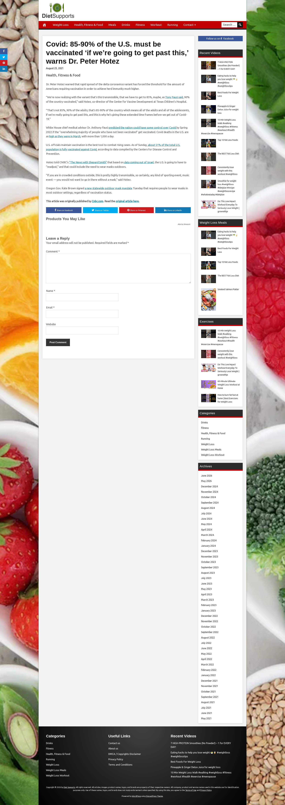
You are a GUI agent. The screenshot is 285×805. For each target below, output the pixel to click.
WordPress (136, 796)
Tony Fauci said (174, 97)
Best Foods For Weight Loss (186, 761)
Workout (156, 24)
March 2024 (207, 535)
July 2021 (206, 707)
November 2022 (209, 621)
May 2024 (206, 524)
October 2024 (208, 497)
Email (50, 307)
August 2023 (208, 572)
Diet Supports (69, 787)
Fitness (140, 24)
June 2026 (206, 475)
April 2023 (206, 594)
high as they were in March (64, 136)
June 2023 (206, 583)
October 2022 (208, 626)
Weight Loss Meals (211, 449)
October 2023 (208, 562)
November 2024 (209, 491)
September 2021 (209, 697)
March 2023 (207, 599)
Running (172, 24)
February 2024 (208, 540)
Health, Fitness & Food (88, 24)
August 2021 (208, 702)
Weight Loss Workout (212, 455)
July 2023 (206, 578)
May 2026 (206, 481)
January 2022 (208, 675)
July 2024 (206, 513)
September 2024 (209, 502)
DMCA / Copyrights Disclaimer (124, 754)
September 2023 (209, 567)
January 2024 (208, 545)
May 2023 (206, 589)
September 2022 (209, 632)
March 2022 (207, 664)
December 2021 (209, 680)
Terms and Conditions (120, 764)
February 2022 (208, 670)
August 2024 (208, 508)
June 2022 (206, 648)
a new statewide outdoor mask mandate (108, 188)
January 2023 (208, 610)
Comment (53, 251)
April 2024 (206, 529)
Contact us (114, 743)
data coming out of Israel (139, 162)
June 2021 (206, 713)
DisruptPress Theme (154, 796)
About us (113, 748)
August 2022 (208, 637)
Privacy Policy (115, 759)
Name (50, 290)
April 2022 (206, 659)
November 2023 (209, 556)
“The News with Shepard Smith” (88, 162)
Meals (112, 24)
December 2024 (209, 486)
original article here (127, 201)
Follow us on (220, 38)
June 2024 (206, 518)
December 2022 (209, 616)
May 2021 (206, 718)
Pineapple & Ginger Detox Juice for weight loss (195, 767)
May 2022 (206, 653)
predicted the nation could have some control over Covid (142, 127)
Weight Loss (61, 24)
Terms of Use (190, 790)
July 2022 (206, 643)
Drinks (126, 24)
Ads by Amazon (184, 224)
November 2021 (209, 686)
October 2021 (208, 691)
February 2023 (208, 605)
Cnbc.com (97, 201)
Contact (188, 24)
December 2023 (209, 551)
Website (51, 324)
